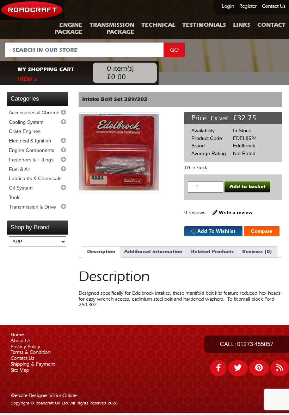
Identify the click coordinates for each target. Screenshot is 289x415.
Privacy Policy (25, 347)
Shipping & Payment (33, 364)
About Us (21, 341)
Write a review (234, 212)
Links (241, 24)
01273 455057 (255, 344)
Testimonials (204, 24)
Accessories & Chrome (34, 112)
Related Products (212, 252)
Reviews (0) (257, 252)
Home (17, 335)
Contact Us (273, 6)
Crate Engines (25, 131)
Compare (261, 231)
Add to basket (247, 187)
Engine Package (68, 28)
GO (174, 50)
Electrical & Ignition (30, 140)
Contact (271, 24)
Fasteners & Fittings (31, 159)
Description (101, 252)
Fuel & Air (19, 169)
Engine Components (31, 150)
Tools (14, 197)
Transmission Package (112, 28)
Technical (158, 24)
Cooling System (26, 122)
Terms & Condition (30, 352)
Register (248, 6)
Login (228, 6)
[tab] (101, 252)
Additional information (153, 252)
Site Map (20, 370)
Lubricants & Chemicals (35, 178)
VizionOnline (62, 395)
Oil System (21, 188)
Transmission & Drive (32, 207)
